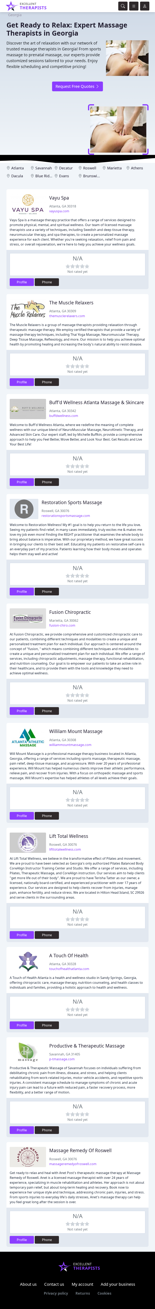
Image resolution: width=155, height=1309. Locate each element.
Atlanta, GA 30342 (62, 411)
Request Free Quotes (75, 86)
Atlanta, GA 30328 (62, 964)
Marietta (114, 168)
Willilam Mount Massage (76, 731)
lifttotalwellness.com (65, 849)
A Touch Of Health (68, 955)
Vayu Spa (59, 198)
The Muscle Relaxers (71, 303)
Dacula (17, 175)
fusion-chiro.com (62, 625)
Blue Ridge (44, 175)
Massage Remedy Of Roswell (80, 1150)
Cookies (104, 1293)
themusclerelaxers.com (67, 316)
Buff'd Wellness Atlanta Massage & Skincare (96, 402)
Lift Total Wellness (68, 836)
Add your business (118, 1284)
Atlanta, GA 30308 (62, 740)
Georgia (15, 14)
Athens (137, 168)
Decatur (66, 168)
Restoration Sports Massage (72, 502)
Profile (22, 282)
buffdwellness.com (63, 415)
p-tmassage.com (62, 1059)
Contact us (54, 1284)
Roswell (89, 168)
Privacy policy (56, 1293)
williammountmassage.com (70, 745)
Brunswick (92, 175)
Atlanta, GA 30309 (62, 311)
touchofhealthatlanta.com (69, 969)
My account (82, 1284)
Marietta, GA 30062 (63, 620)
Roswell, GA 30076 (55, 511)
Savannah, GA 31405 (64, 1054)
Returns (82, 1293)
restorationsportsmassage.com (66, 515)
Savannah (43, 168)
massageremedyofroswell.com (72, 1164)
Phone (47, 282)
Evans (64, 175)
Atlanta (17, 168)
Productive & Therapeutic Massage (87, 1046)
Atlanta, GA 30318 (62, 206)
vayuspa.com (59, 211)
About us (28, 1284)
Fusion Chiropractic (70, 612)
